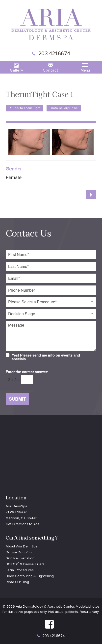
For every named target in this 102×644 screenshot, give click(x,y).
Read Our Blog (17, 582)
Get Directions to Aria (22, 524)
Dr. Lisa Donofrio (19, 552)
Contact (50, 70)
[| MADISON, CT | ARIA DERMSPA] (51, 24)
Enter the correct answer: (28, 371)
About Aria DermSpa (22, 546)
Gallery (16, 70)
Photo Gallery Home (64, 108)
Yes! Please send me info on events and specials (46, 357)
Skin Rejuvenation (20, 558)
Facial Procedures (20, 570)
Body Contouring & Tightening (30, 576)
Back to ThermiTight (26, 108)
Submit (17, 399)
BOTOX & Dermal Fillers (25, 564)
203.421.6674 (54, 54)
